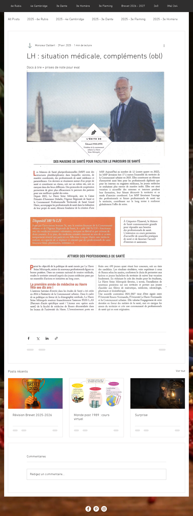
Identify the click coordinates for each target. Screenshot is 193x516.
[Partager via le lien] (56, 338)
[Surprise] (157, 393)
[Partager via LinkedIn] (47, 338)
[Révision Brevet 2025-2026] (35, 393)
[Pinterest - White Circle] (96, 509)
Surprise (141, 415)
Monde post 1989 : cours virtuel (92, 417)
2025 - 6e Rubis (37, 19)
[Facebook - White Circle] (88, 509)
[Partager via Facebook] (28, 338)
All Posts (14, 19)
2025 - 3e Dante (102, 19)
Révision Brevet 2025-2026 (32, 415)
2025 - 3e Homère (165, 19)
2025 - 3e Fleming (133, 19)
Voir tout (180, 371)
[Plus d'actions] (164, 45)
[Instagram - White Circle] (104, 509)
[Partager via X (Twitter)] (38, 338)
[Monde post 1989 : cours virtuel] (96, 393)
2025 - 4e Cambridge (70, 19)
